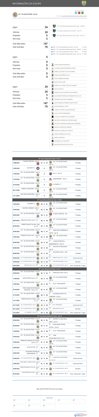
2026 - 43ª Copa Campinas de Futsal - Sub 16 (65, 47)
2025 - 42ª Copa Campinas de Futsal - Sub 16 (65, 52)
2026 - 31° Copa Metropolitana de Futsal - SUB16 (67, 49)
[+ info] (84, 47)
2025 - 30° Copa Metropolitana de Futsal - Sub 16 (67, 54)
